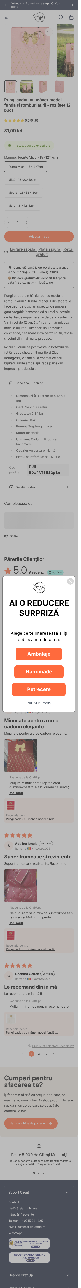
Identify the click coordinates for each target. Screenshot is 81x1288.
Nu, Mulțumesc (39, 703)
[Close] (70, 581)
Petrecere (39, 689)
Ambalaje (38, 654)
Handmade (39, 672)
